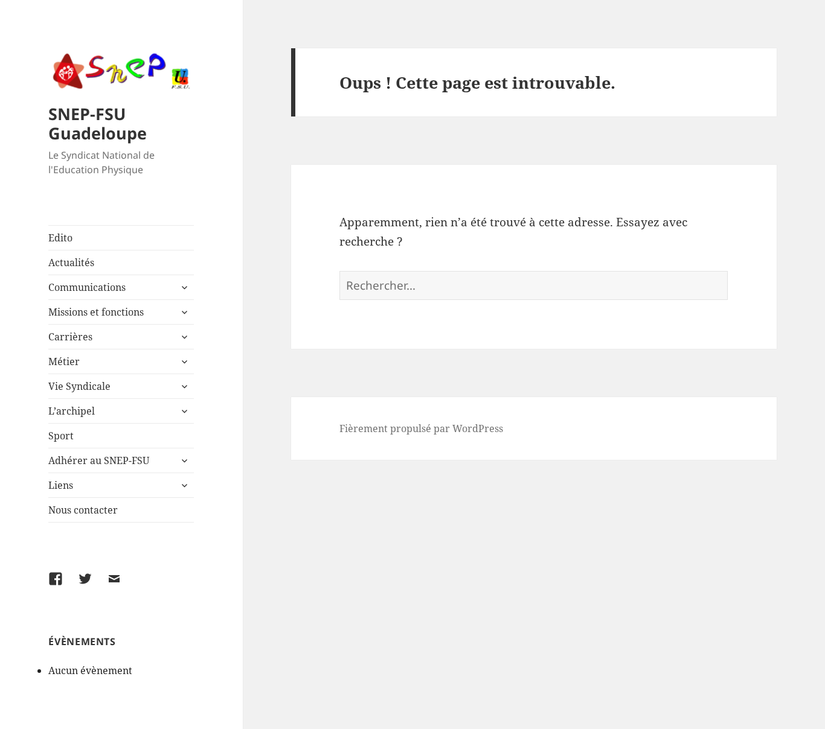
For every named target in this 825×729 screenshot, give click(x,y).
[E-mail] (121, 585)
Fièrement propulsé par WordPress (421, 428)
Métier (64, 361)
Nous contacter (83, 510)
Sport (61, 435)
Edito (60, 237)
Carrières (70, 336)
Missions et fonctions (96, 312)
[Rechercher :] (533, 285)
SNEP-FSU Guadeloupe (97, 123)
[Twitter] (92, 585)
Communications (87, 287)
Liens (60, 485)
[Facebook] (62, 585)
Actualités (71, 262)
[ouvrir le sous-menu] (184, 287)
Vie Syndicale (79, 386)
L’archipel (71, 411)
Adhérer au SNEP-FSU (98, 460)
